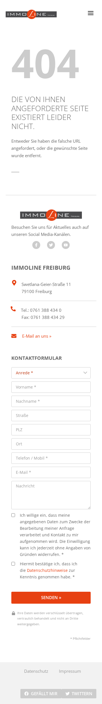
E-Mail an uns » (36, 336)
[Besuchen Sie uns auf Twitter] (51, 245)
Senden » (51, 597)
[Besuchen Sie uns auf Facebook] (36, 245)
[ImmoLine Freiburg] (31, 14)
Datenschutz (36, 671)
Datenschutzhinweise (47, 570)
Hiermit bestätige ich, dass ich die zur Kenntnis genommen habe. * (48, 570)
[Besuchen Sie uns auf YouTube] (66, 245)
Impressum (70, 671)
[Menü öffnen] (90, 13)
